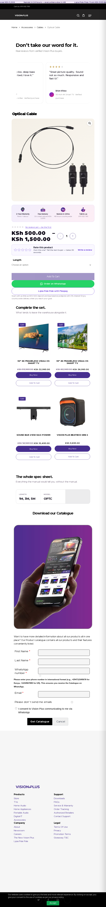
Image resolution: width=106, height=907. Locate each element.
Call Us (16, 6)
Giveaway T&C (61, 837)
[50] (33, 338)
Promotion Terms (62, 834)
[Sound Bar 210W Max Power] (33, 412)
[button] (89, 123)
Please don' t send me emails (33, 702)
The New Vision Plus (24, 837)
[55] (72, 338)
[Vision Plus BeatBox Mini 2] (72, 412)
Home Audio (20, 805)
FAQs (56, 802)
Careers (18, 834)
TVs (16, 802)
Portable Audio (21, 813)
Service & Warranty (63, 805)
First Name (22, 651)
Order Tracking (61, 809)
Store (16, 798)
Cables (40, 27)
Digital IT (18, 816)
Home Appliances (22, 809)
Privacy (57, 830)
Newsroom (19, 830)
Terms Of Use (61, 827)
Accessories (27, 27)
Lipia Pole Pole (21, 841)
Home (14, 27)
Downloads (59, 798)
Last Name (22, 660)
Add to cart (53, 276)
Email (19, 692)
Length (17, 260)
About (17, 827)
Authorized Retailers (64, 813)
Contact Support (62, 816)
